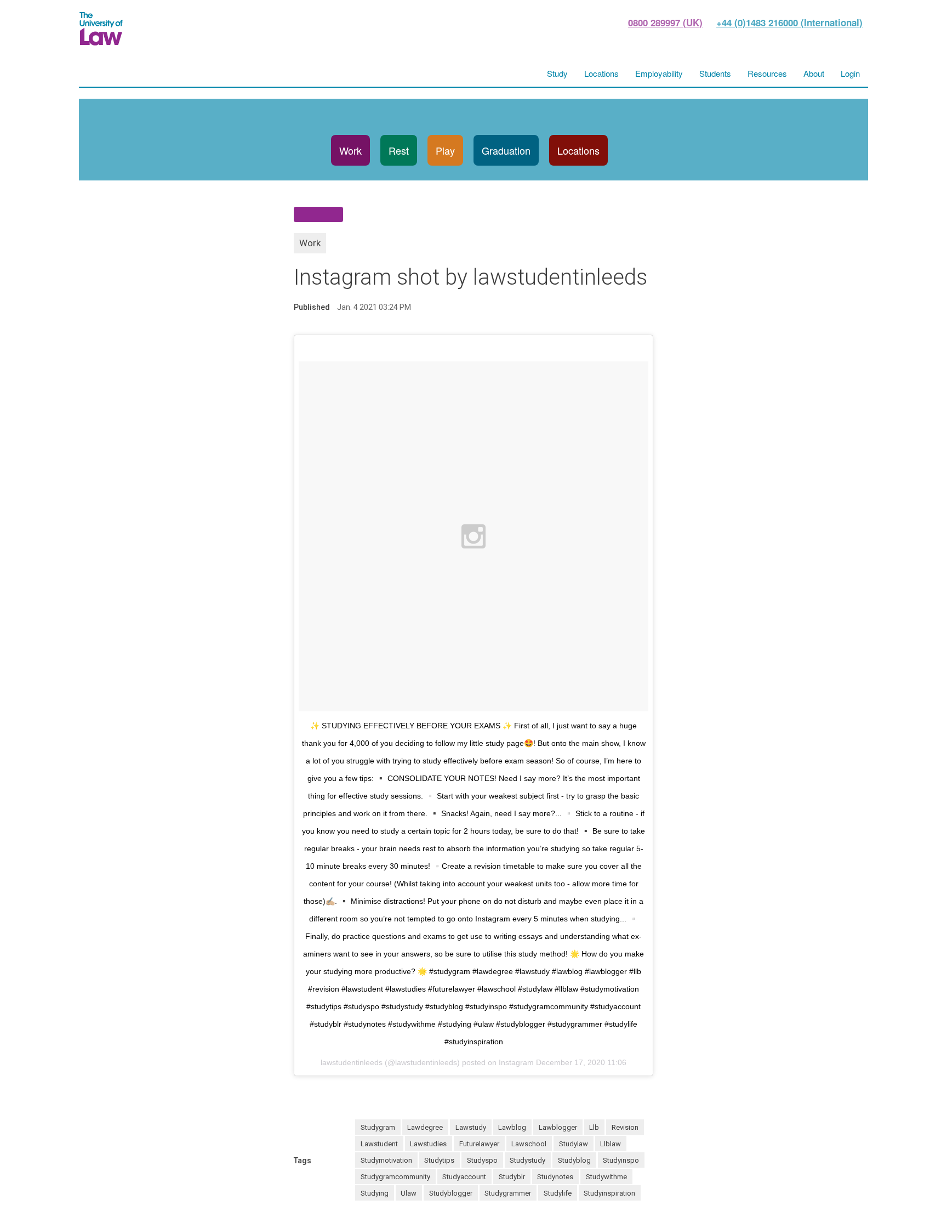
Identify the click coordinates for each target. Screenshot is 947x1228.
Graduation (506, 150)
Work (350, 150)
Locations (578, 150)
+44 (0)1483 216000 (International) (789, 22)
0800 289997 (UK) (665, 22)
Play (445, 150)
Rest (399, 150)
